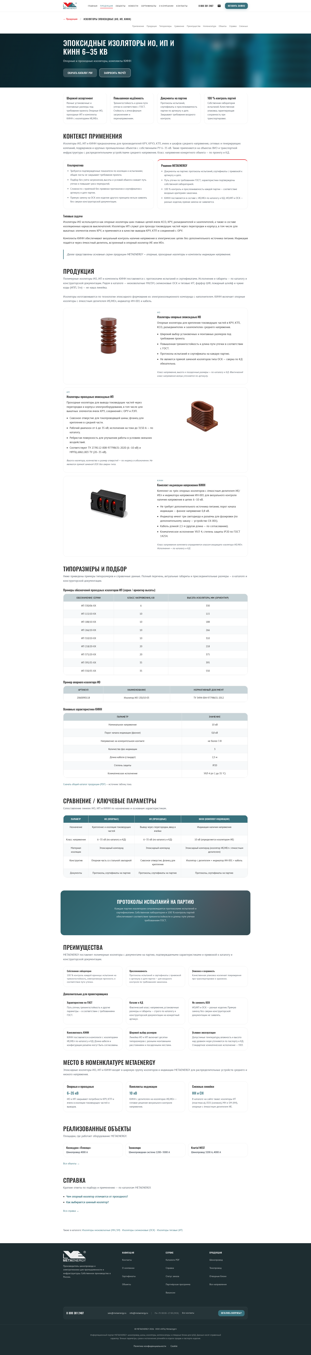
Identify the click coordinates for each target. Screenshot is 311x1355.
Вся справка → (71, 1210)
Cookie (174, 1346)
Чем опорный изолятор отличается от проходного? (97, 1196)
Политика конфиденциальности (150, 1346)
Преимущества (193, 26)
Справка (232, 26)
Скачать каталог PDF (80, 73)
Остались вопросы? (231, 1312)
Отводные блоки (217, 1276)
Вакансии (170, 1292)
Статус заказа (172, 1276)
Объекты (120, 6)
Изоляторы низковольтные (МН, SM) (101, 1230)
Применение (138, 26)
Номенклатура (209, 26)
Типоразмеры (165, 26)
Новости (133, 6)
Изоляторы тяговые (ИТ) (170, 1230)
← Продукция (70, 19)
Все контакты (188, 1313)
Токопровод (215, 1267)
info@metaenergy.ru (139, 1313)
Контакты (181, 6)
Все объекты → (71, 1163)
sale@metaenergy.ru (117, 1313)
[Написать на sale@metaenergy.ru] (219, 6)
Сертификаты (148, 6)
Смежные (243, 26)
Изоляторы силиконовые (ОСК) (138, 1230)
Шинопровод (216, 1259)
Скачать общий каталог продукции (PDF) (84, 784)
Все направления (218, 1284)
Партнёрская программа (178, 1284)
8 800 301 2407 (206, 5)
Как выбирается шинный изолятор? (87, 1202)
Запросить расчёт (115, 73)
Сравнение (179, 26)
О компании (166, 6)
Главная (92, 6)
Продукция (106, 6)
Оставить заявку (236, 5)
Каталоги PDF (172, 1259)
